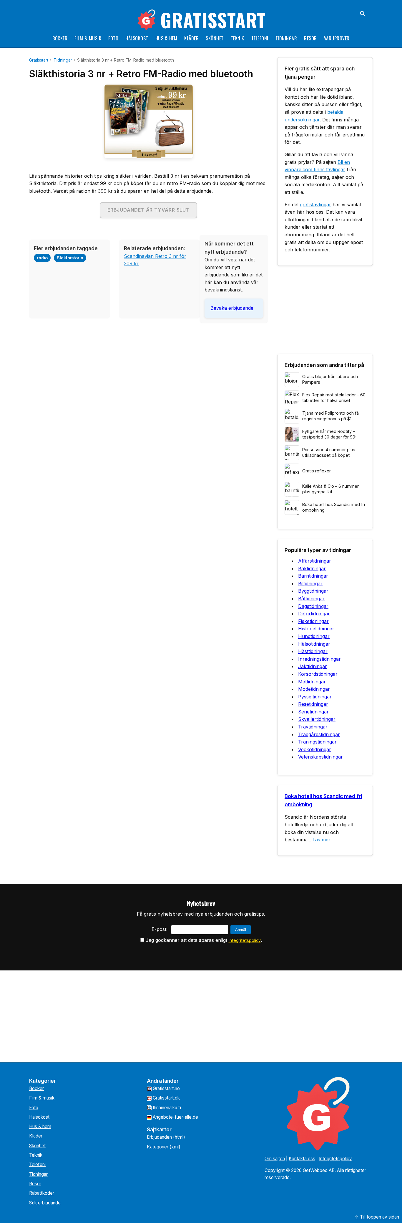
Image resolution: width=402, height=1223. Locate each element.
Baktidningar (312, 568)
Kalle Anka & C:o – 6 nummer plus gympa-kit (330, 489)
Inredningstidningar (319, 659)
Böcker (59, 38)
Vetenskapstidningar (320, 757)
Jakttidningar (312, 666)
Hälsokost (136, 38)
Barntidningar (313, 576)
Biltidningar (310, 583)
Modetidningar (314, 689)
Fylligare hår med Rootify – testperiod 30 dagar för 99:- (330, 434)
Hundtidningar (314, 636)
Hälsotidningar (314, 644)
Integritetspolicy (335, 1158)
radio (42, 257)
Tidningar (286, 38)
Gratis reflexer (316, 470)
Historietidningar (316, 629)
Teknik (237, 38)
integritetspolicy (245, 940)
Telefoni (259, 38)
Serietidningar (313, 712)
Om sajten (275, 1158)
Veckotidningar (314, 749)
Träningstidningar (317, 742)
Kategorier (157, 1147)
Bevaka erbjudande (231, 308)
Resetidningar (313, 704)
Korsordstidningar (318, 674)
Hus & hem (166, 38)
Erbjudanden (159, 1137)
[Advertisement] (148, 368)
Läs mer (321, 840)
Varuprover (337, 38)
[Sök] (363, 14)
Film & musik (87, 38)
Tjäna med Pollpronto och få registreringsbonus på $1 (330, 416)
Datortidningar (314, 614)
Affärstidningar (314, 561)
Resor (310, 38)
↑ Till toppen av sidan (377, 1217)
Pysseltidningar (315, 697)
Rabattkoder (41, 1193)
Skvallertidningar (316, 719)
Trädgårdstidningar (319, 734)
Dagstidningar (313, 606)
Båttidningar (311, 598)
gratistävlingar (315, 204)
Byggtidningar (313, 591)
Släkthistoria (70, 257)
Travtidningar (313, 727)
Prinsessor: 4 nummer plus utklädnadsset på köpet (328, 452)
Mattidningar (312, 682)
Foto (113, 38)
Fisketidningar (313, 621)
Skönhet (215, 38)
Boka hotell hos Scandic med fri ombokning (333, 507)
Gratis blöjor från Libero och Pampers (330, 379)
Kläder (191, 38)
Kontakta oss (302, 1158)
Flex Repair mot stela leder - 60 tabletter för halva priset (334, 397)
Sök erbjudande (45, 1203)
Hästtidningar (313, 651)
